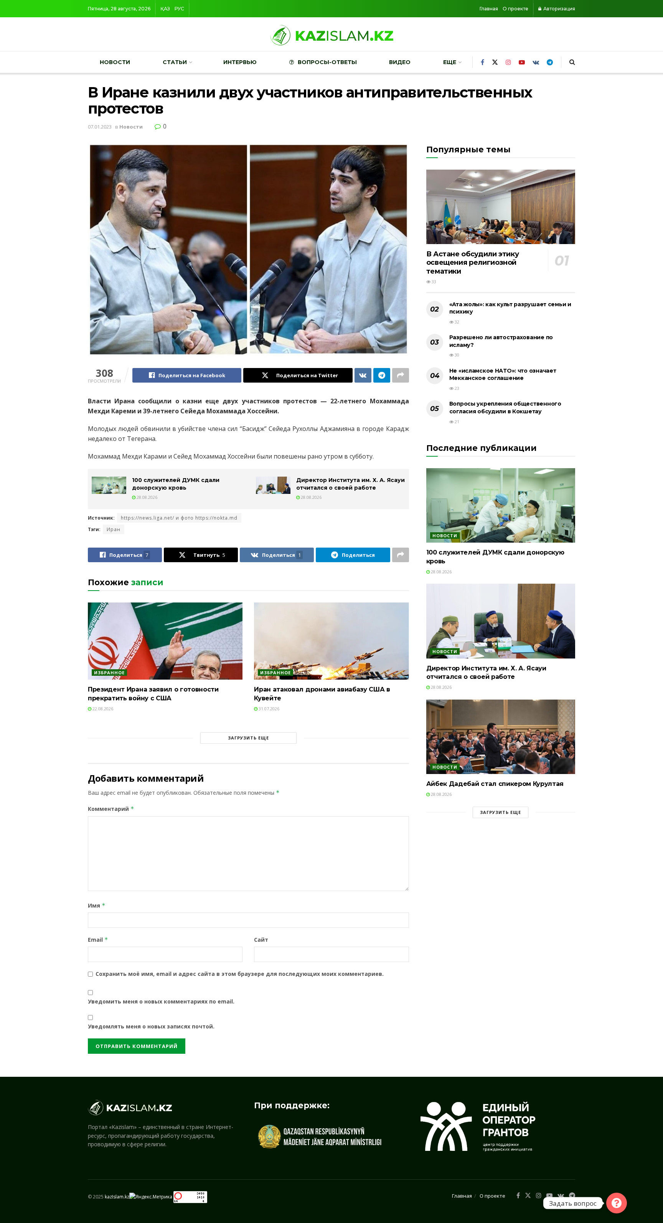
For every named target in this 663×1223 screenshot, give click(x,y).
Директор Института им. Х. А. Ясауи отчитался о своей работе (350, 484)
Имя (97, 905)
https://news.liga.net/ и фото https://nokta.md (179, 518)
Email (98, 939)
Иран (113, 529)
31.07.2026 (268, 708)
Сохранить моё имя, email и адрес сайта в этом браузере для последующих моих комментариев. (240, 973)
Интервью (240, 62)
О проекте (515, 9)
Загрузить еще (248, 738)
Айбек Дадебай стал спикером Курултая (495, 783)
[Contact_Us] (616, 1203)
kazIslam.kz (117, 1196)
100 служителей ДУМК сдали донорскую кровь (175, 484)
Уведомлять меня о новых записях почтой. (151, 1026)
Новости (115, 62)
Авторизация (558, 9)
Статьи (175, 62)
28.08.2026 (146, 497)
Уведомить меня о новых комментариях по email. (161, 1001)
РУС (179, 9)
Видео (400, 62)
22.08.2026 (102, 708)
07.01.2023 (100, 126)
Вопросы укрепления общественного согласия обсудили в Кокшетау (505, 407)
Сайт (261, 939)
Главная (489, 9)
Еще (449, 62)
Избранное (109, 672)
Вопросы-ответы (327, 62)
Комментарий (111, 808)
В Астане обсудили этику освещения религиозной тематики (472, 263)
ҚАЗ (165, 9)
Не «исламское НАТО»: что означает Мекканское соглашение (502, 374)
